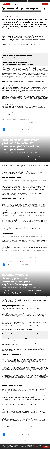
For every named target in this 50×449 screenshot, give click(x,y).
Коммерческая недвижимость (20, 431)
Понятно (46, 446)
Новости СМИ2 (5, 268)
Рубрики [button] (15, 4)
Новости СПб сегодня (41, 261)
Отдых (37, 429)
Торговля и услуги (18, 429)
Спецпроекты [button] (23, 4)
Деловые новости (28, 261)
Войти (45, 4)
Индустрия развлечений (31, 429)
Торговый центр (6, 126)
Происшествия (22, 261)
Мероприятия (31, 4)
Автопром (12, 261)
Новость (5, 261)
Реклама (38, 4)
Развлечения (24, 429)
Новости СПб (34, 261)
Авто (9, 261)
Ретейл (14, 429)
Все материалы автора (14, 16)
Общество (17, 261)
